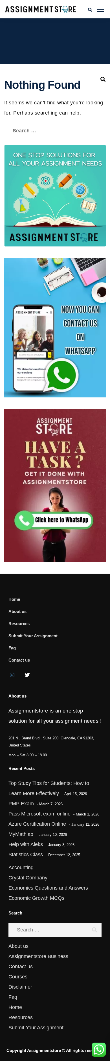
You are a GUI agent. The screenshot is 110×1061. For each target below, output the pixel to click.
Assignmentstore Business (38, 956)
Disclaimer (20, 987)
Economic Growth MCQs (36, 898)
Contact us (19, 660)
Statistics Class (25, 854)
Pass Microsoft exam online (39, 814)
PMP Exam (21, 803)
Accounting (21, 867)
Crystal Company (27, 878)
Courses (17, 977)
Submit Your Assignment (33, 635)
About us (17, 611)
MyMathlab (20, 834)
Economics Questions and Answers (48, 888)
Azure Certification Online (37, 824)
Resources (19, 623)
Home (14, 599)
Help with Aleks (25, 844)
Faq (12, 647)
